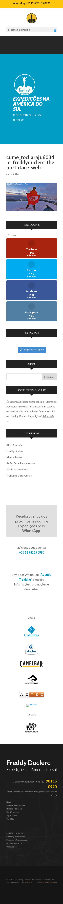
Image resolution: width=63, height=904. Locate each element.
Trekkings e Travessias (19, 475)
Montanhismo (14, 457)
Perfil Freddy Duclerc (15, 833)
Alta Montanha (14, 444)
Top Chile (10, 818)
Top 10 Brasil (11, 815)
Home (8, 802)
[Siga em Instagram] (9, 50)
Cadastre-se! (11, 846)
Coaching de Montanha (15, 836)
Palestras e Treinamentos (16, 839)
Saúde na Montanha (17, 469)
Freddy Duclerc (15, 451)
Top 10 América (12, 812)
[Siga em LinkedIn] (22, 50)
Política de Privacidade (47, 882)
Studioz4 (28, 882)
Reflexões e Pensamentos (20, 463)
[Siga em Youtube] (15, 50)
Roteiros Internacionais (15, 805)
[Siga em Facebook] (29, 50)
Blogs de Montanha (14, 843)
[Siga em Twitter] (36, 50)
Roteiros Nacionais (14, 808)
